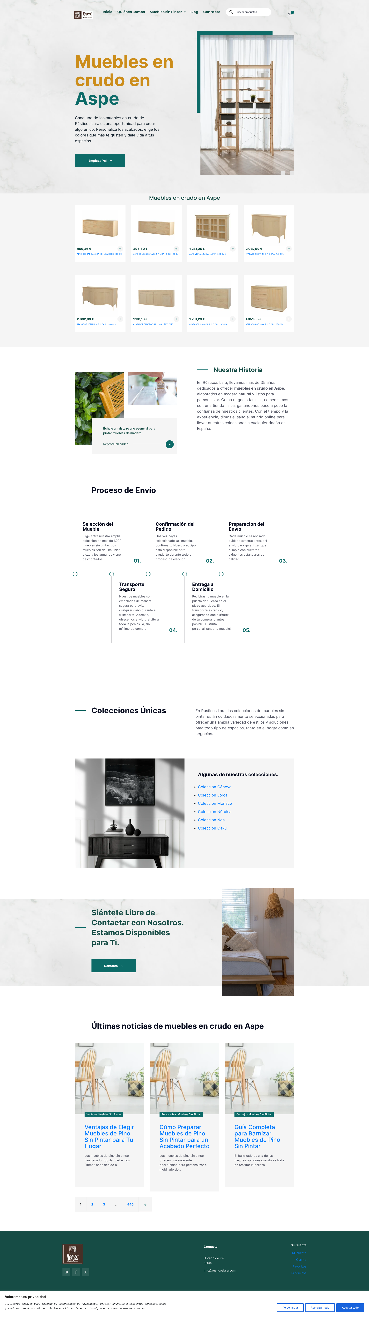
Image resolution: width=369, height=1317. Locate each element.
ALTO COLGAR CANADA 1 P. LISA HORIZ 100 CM (99, 254)
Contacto (211, 11)
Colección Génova (214, 787)
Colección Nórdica (214, 811)
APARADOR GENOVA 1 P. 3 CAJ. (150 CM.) (265, 324)
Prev (283, 173)
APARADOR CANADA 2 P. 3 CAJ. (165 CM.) (209, 324)
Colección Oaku (212, 828)
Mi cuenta (299, 1253)
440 (130, 1204)
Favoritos (299, 1266)
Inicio (107, 11)
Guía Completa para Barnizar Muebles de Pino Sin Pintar (257, 1136)
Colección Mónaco (215, 803)
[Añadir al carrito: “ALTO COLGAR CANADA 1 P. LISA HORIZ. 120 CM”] (176, 249)
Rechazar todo (320, 1307)
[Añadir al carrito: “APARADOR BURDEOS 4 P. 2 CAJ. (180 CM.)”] (176, 319)
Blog (194, 11)
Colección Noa (211, 820)
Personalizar (290, 1307)
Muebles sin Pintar (166, 11)
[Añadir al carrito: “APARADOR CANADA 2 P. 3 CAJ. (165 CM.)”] (233, 319)
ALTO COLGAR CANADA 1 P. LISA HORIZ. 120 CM (156, 254)
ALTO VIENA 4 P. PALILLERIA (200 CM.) (207, 254)
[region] (184, 1304)
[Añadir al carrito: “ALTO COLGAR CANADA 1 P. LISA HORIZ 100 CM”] (120, 249)
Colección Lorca (212, 795)
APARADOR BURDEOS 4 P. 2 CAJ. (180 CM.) (153, 324)
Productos (298, 1273)
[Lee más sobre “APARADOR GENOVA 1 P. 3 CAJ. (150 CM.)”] (289, 319)
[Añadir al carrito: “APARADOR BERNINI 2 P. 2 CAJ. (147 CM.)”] (289, 249)
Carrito (301, 1260)
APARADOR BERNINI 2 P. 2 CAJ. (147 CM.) (265, 254)
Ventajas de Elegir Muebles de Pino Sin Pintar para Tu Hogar (109, 1136)
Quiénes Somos (131, 11)
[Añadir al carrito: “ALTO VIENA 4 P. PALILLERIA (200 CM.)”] (233, 249)
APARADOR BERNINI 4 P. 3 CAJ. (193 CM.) (96, 324)
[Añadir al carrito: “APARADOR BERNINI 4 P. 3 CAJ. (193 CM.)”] (120, 319)
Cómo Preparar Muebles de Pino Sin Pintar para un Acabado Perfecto (184, 1136)
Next (292, 173)
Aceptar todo (350, 1307)
